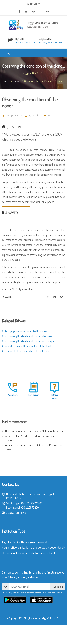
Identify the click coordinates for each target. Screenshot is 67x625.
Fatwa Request (33, 395)
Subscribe (57, 586)
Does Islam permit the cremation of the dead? (28, 346)
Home (6, 81)
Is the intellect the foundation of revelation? (26, 351)
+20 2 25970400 (30, 507)
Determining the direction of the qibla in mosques (29, 341)
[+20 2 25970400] (40, 11)
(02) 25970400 (34, 503)
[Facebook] (19, 11)
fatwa (17, 81)
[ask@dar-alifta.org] (47, 11)
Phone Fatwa (13, 395)
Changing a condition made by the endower (27, 331)
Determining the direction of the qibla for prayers (29, 336)
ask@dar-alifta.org (16, 512)
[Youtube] (33, 11)
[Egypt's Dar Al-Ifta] (33, 24)
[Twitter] (26, 11)
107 (22, 503)
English (33, 3)
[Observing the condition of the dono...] (40, 297)
